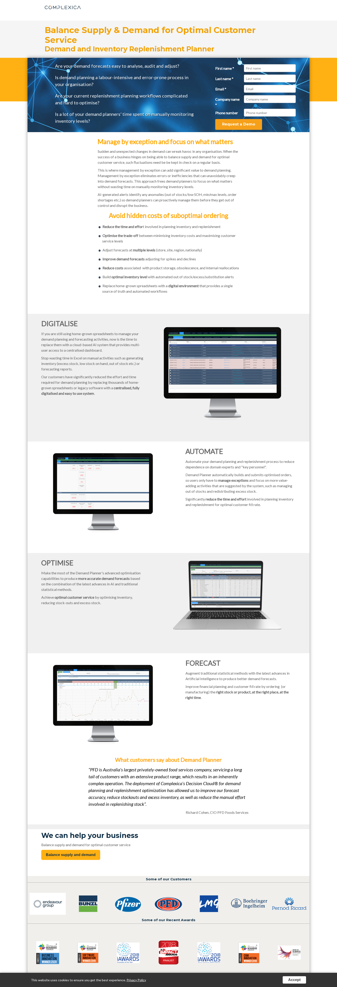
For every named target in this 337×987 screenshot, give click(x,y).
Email (220, 89)
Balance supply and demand (71, 855)
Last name (224, 78)
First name (224, 68)
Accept (294, 980)
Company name (227, 102)
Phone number (226, 113)
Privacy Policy (136, 980)
